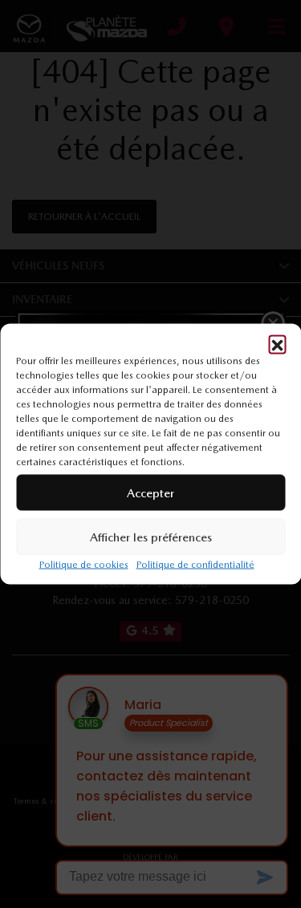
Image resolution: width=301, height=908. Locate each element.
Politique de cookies (83, 564)
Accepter (150, 492)
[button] (277, 344)
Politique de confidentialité (195, 564)
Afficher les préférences (151, 536)
